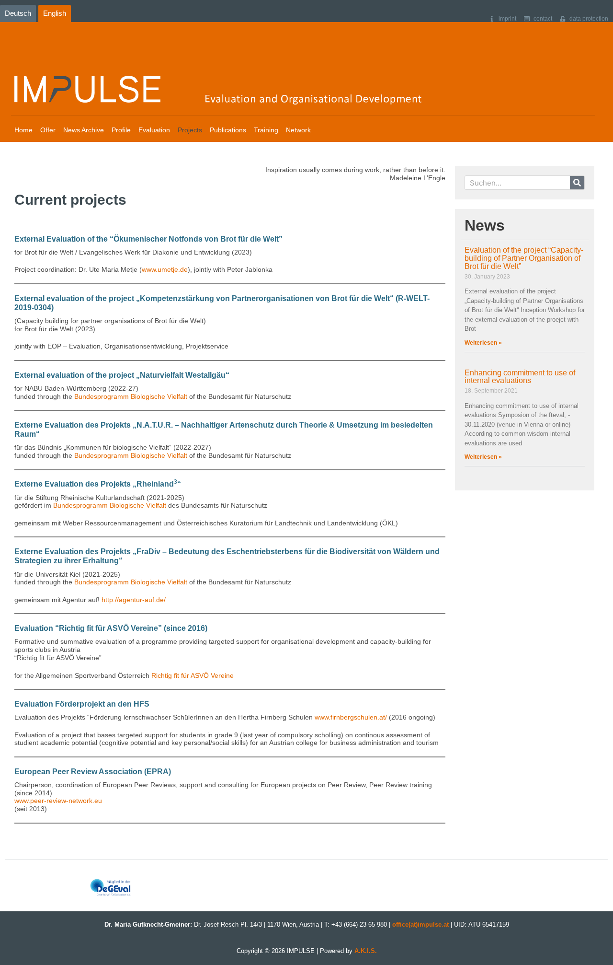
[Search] (577, 182)
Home (23, 130)
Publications (228, 130)
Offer (48, 130)
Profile (121, 130)
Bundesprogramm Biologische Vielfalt (130, 396)
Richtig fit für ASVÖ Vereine (192, 675)
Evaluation (154, 130)
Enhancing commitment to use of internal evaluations (520, 377)
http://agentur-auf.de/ (134, 600)
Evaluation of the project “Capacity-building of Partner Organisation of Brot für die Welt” (524, 258)
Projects (190, 130)
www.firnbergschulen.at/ (351, 717)
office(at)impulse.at (420, 924)
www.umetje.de (165, 269)
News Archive (83, 130)
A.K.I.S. (365, 950)
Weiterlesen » (483, 342)
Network (298, 130)
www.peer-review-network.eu (58, 800)
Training (266, 130)
